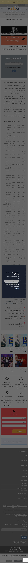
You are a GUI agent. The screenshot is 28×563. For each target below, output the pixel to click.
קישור (10, 286)
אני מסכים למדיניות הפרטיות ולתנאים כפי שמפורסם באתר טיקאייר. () (12, 285)
